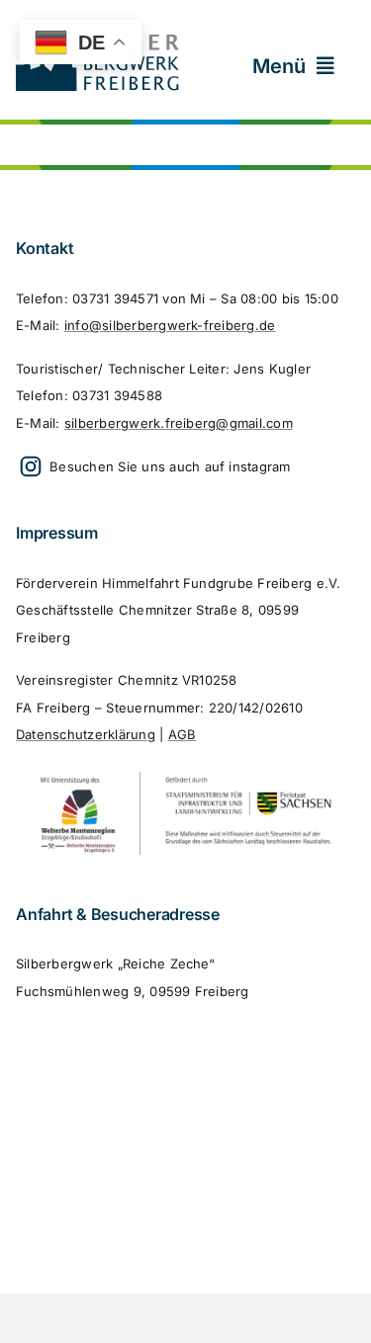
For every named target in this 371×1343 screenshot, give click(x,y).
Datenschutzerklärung (85, 734)
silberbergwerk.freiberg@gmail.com (178, 423)
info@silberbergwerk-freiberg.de (169, 325)
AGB (182, 734)
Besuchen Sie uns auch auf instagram (168, 466)
